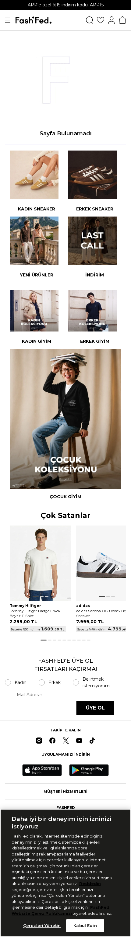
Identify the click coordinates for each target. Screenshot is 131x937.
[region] (65, 873)
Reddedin (90, 883)
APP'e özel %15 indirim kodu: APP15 (66, 5)
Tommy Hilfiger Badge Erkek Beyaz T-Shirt (35, 613)
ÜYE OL (95, 708)
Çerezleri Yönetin (42, 925)
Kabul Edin (85, 925)
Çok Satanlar (65, 516)
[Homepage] (33, 20)
